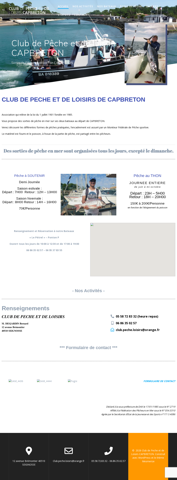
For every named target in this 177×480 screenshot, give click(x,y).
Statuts (64, 14)
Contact (80, 14)
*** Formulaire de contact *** (88, 347)
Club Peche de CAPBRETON (29, 10)
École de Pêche (131, 6)
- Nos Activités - (88, 290)
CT (173, 381)
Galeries (152, 6)
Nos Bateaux (106, 6)
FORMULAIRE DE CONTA (157, 381)
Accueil (63, 6)
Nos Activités (83, 6)
